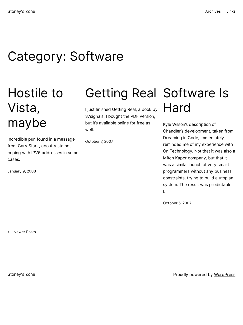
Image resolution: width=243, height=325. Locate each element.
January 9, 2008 (22, 171)
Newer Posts (22, 232)
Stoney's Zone (21, 11)
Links (230, 11)
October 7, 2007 (99, 141)
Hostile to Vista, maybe (35, 108)
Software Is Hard (196, 100)
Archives (213, 11)
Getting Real (120, 93)
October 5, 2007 (177, 203)
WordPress (224, 274)
